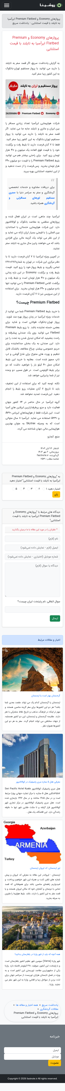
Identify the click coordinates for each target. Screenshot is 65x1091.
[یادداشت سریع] (50, 5)
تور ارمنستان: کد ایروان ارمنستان (45, 868)
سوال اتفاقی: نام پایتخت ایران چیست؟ (39, 602)
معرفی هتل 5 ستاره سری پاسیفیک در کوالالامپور (38, 782)
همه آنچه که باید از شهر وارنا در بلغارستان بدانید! (37, 954)
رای (56, 494)
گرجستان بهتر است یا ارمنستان (45, 695)
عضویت (54, 1063)
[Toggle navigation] (6, 5)
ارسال (55, 618)
